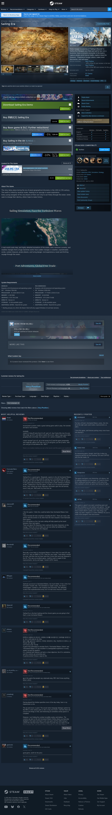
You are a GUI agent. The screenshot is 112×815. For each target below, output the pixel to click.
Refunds (81, 809)
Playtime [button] (56, 396)
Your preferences (106, 377)
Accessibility (82, 798)
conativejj (10, 694)
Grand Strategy (95, 80)
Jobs (65, 798)
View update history (83, 191)
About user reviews (93, 377)
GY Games (88, 73)
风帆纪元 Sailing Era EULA (85, 122)
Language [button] (33, 396)
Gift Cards (48, 809)
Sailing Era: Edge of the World (39, 130)
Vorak (9, 418)
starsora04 (10, 504)
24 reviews (10, 473)
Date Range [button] (45, 396)
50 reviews (10, 607)
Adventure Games (14, 21)
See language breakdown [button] (78, 377)
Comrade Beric (12, 469)
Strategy (73, 80)
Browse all (67, 163)
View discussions (82, 197)
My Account (101, 805)
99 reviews (10, 578)
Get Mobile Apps (102, 798)
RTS (102, 80)
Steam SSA (49, 798)
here (43, 362)
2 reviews (9, 696)
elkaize (9, 629)
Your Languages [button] (12, 403)
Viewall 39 (106, 160)
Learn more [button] (104, 149)
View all (101, 355)
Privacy (80, 794)
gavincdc (10, 745)
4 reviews (9, 546)
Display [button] (66, 396)
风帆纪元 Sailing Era (21, 130)
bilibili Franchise (26, 21)
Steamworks (49, 802)
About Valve (67, 794)
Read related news (83, 194)
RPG (89, 172)
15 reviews (10, 420)
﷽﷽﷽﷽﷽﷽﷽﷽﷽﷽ (15, 670)
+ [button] (105, 80)
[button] (4, 9)
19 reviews (10, 747)
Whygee (9, 576)
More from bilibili (23, 324)
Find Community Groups (84, 200)
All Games (4, 21)
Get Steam (100, 794)
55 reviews (10, 672)
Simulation (95, 172)
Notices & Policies (84, 802)
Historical (79, 80)
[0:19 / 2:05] (34, 46)
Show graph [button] (104, 396)
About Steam (49, 794)
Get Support (101, 802)
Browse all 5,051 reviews (36, 768)
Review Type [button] (6, 396)
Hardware (67, 802)
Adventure (86, 80)
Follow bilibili (21, 329)
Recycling (67, 805)
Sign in (4, 86)
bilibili (87, 75)
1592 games (10, 471)
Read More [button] (66, 451)
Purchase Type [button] (20, 396)
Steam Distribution (51, 805)
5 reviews (9, 506)
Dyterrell (9, 605)
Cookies (81, 805)
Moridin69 (10, 544)
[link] (51, 134)
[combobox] (89, 9)
